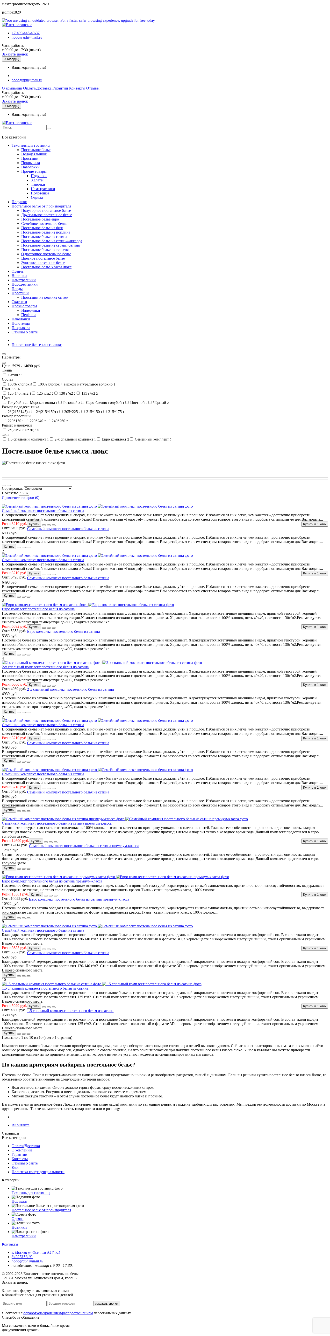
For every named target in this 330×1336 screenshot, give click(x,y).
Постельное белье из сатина (44, 236)
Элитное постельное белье (43, 263)
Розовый (71, 402)
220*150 (15, 421)
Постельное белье (35, 150)
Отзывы (93, 88)
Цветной (138, 402)
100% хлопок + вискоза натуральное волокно (76, 384)
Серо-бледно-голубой (104, 402)
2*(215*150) (46, 412)
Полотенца (40, 193)
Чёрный (160, 402)
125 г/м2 (44, 393)
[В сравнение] (49, 525)
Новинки (19, 276)
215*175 (115, 412)
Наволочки (30, 167)
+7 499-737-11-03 (18, 132)
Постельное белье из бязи (42, 228)
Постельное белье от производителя (41, 206)
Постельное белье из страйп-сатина (50, 245)
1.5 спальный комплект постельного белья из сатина (45, 988)
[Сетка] (9, 485)
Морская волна (43, 402)
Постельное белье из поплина (45, 232)
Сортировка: (13, 488)
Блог (15, 1167)
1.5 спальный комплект (28, 439)
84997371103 (22, 1257)
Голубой (15, 402)
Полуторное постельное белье (46, 210)
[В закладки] (44, 525)
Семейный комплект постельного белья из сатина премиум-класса (57, 823)
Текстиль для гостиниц (31, 145)
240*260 (59, 421)
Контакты (77, 88)
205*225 (71, 412)
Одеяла (37, 197)
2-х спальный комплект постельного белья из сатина (45, 667)
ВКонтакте (20, 1125)
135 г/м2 (89, 393)
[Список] (4, 485)
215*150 (93, 412)
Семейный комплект (153, 439)
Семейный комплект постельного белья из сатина (43, 511)
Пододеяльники (34, 154)
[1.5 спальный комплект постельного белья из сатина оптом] (101, 1147)
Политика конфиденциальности (38, 1172)
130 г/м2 (67, 393)
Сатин (14, 375)
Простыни (29, 158)
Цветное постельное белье (43, 258)
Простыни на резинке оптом (44, 297)
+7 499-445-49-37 (26, 33)
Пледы (17, 289)
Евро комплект (115, 439)
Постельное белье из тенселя (45, 250)
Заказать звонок (15, 54)
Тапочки (38, 184)
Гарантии (60, 88)
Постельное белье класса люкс (46, 267)
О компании (12, 88)
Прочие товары (34, 171)
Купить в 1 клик (314, 524)
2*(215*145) (18, 412)
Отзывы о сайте (25, 332)
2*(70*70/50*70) (23, 430)
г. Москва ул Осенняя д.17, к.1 (36, 1252)
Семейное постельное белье (44, 223)
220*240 (37, 421)
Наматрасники (43, 189)
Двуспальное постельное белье (46, 215)
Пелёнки (28, 315)
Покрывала (30, 163)
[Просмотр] (54, 525)
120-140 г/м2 (19, 393)
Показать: (10, 493)
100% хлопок (19, 384)
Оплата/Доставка (37, 88)
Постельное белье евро (40, 219)
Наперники (30, 310)
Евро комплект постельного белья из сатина (38, 609)
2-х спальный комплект (75, 439)
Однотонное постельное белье (46, 254)
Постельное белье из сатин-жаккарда (51, 241)
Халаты (37, 180)
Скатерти (19, 302)
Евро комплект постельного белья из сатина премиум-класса (52, 881)
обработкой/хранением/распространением (58, 1313)
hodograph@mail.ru (27, 37)
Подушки (39, 176)
